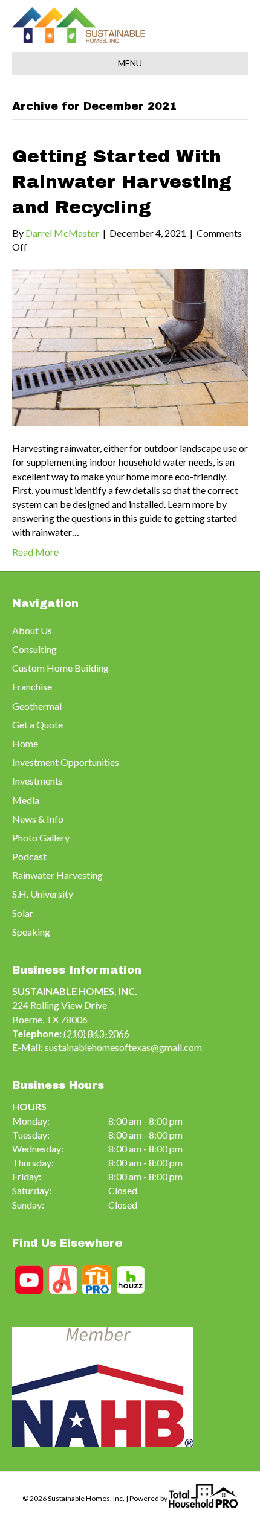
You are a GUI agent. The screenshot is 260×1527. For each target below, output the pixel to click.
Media (25, 800)
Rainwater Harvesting (57, 875)
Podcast (29, 856)
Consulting (34, 649)
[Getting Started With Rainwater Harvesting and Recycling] (130, 346)
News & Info (37, 819)
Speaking (31, 931)
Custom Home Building (60, 667)
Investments (37, 780)
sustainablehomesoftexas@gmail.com (123, 1047)
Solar (22, 913)
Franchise (32, 686)
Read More (35, 552)
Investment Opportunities (65, 762)
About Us (32, 630)
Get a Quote (37, 724)
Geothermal (37, 706)
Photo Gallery (41, 837)
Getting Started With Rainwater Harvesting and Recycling (122, 182)
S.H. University (42, 893)
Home (25, 743)
